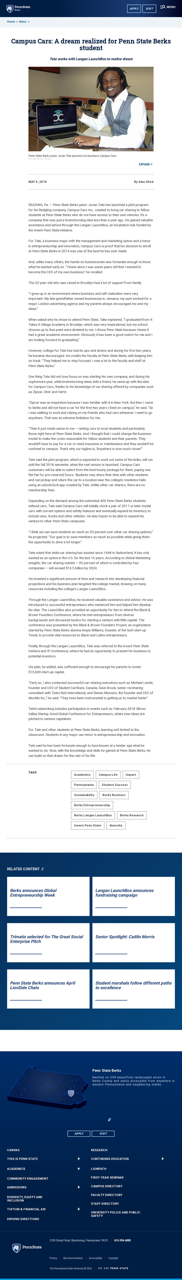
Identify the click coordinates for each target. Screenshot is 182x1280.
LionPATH (98, 1169)
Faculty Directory (106, 1195)
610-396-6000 (122, 1240)
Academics (82, 774)
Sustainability (84, 795)
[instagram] (100, 1119)
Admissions (16, 1187)
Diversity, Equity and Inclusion (24, 1198)
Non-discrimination (73, 1258)
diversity (116, 825)
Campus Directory (106, 1186)
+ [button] (78, 1159)
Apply (134, 8)
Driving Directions (23, 1219)
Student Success (115, 785)
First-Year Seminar (107, 1177)
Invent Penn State (87, 825)
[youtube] (91, 1119)
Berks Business (114, 795)
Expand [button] (144, 164)
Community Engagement (27, 1178)
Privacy (53, 1258)
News (22, 21)
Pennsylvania (84, 785)
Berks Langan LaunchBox (93, 815)
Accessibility (95, 1258)
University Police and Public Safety (115, 1214)
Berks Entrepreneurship (92, 805)
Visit (149, 8)
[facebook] (72, 1119)
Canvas (13, 1150)
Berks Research (132, 815)
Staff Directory (105, 1203)
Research (99, 1150)
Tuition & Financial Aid (26, 1209)
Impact (131, 774)
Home (11, 21)
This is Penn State (22, 1159)
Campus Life (108, 774)
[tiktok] (109, 1120)
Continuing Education (110, 1159)
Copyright (113, 1258)
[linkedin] (81, 1119)
